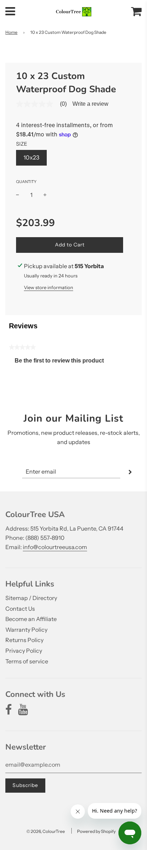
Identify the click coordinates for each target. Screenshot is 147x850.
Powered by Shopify (96, 831)
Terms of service (26, 661)
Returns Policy (24, 639)
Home (11, 32)
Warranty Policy (26, 629)
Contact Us (20, 608)
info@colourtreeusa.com (55, 547)
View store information (48, 287)
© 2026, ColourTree (45, 831)
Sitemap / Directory (31, 597)
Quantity (26, 181)
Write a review (90, 104)
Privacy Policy (23, 650)
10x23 (31, 157)
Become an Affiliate (31, 618)
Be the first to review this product (62, 362)
